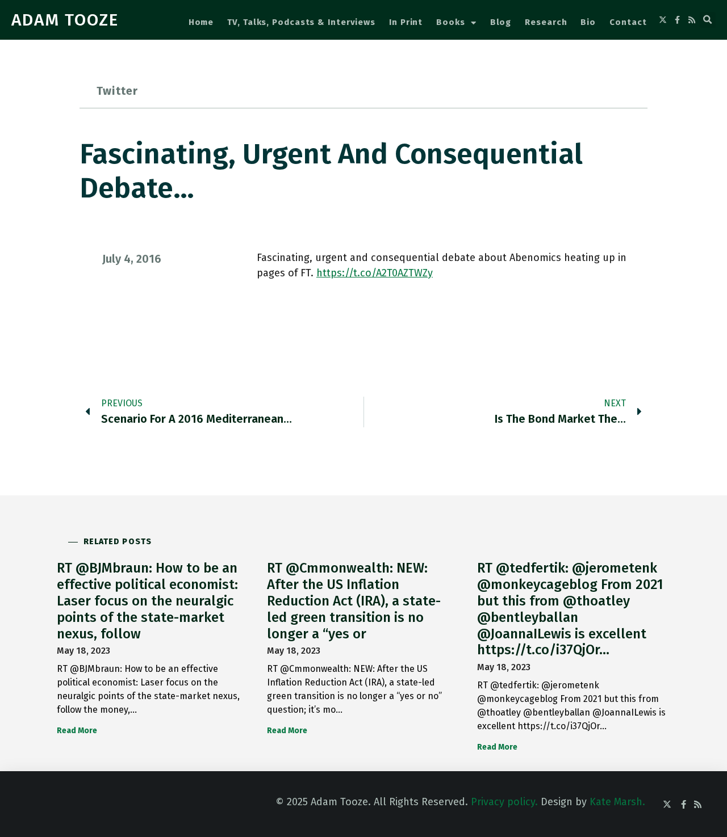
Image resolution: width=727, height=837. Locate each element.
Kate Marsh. (617, 802)
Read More (77, 730)
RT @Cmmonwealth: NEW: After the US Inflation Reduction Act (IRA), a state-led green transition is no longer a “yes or (354, 600)
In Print (406, 22)
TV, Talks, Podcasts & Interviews (301, 22)
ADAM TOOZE (65, 20)
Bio (588, 22)
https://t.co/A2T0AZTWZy (374, 273)
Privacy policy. (504, 802)
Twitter (117, 91)
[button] (708, 20)
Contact (627, 22)
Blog (501, 22)
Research (546, 22)
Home (201, 22)
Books (450, 22)
